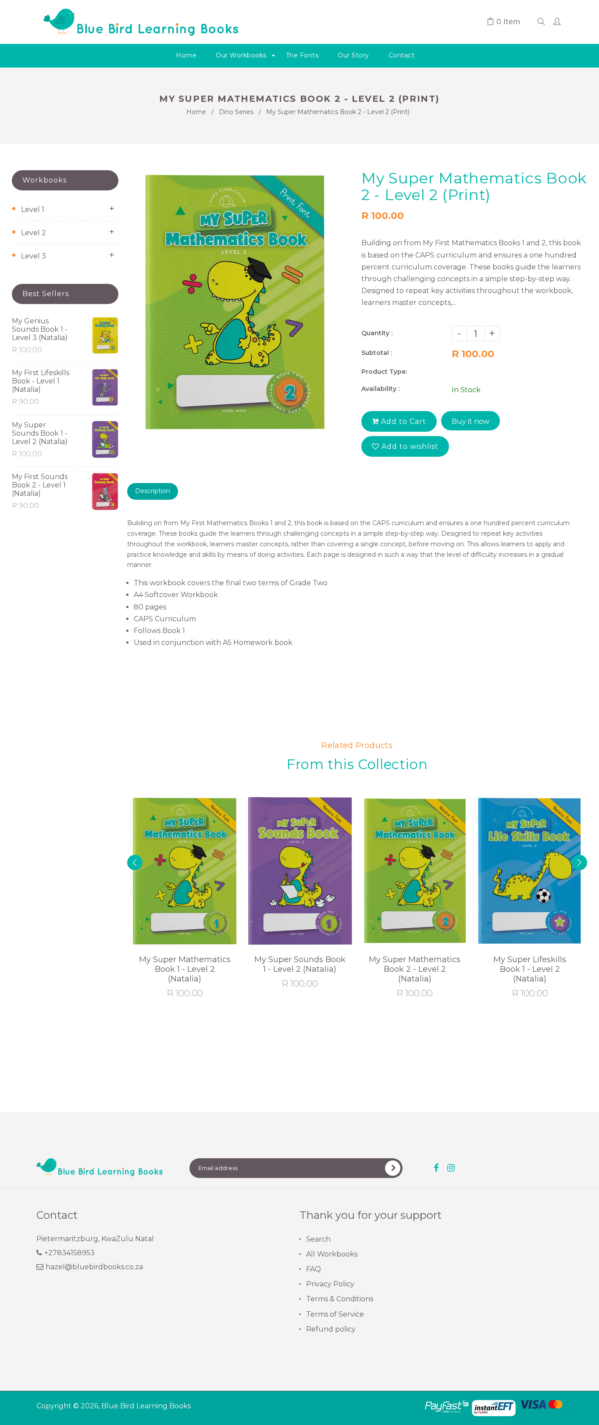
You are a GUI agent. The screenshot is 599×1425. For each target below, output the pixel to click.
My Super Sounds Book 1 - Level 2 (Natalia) (40, 433)
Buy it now (470, 421)
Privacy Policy (330, 1284)
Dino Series (236, 112)
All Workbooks (331, 1254)
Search (318, 1239)
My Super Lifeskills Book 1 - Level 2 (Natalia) (529, 969)
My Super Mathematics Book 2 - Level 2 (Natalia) (414, 969)
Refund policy (331, 1329)
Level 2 (33, 233)
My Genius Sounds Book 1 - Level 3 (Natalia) (40, 329)
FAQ (313, 1269)
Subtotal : (376, 353)
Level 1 (32, 209)
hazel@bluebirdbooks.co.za (94, 1267)
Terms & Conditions (339, 1299)
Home (196, 112)
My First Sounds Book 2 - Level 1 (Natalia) (40, 485)
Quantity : (376, 333)
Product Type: (384, 372)
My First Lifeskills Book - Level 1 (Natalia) (40, 381)
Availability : (380, 389)
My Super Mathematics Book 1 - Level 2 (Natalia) (185, 969)
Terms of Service (335, 1314)
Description (152, 491)
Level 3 (33, 256)
